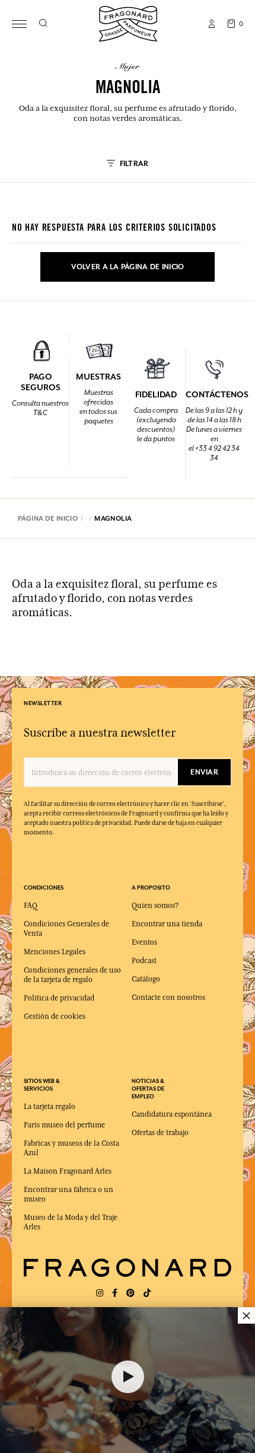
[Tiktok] (147, 1293)
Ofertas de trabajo (160, 1133)
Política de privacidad (59, 998)
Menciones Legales (54, 952)
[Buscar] (43, 23)
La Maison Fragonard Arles (67, 1171)
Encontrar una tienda (167, 924)
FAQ (30, 905)
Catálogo (146, 979)
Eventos (144, 942)
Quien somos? (155, 905)
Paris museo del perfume (64, 1125)
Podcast (144, 961)
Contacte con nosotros (168, 997)
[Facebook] (114, 1293)
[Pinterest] (130, 1293)
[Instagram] (99, 1293)
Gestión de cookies (54, 1016)
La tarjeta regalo (49, 1107)
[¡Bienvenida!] (128, 22)
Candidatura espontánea (172, 1114)
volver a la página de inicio (127, 267)
